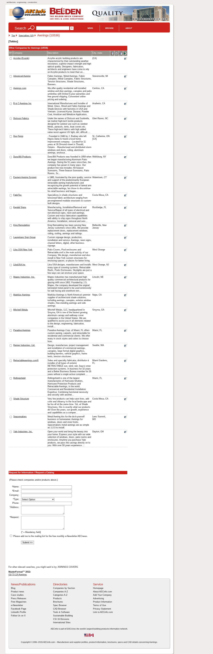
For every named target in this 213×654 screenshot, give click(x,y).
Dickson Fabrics (21, 118)
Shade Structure (21, 398)
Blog (13, 588)
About (128, 28)
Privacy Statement (102, 609)
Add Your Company (102, 595)
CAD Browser (59, 609)
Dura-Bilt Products (22, 156)
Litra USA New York (22, 249)
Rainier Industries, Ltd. (24, 345)
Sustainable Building (63, 615)
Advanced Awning (21, 76)
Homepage (98, 588)
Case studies (17, 595)
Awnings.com (19, 88)
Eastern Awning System (24, 177)
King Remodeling (21, 225)
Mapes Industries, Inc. (24, 277)
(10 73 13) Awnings (17, 574)
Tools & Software (61, 612)
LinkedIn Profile (18, 612)
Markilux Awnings (21, 295)
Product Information (102, 602)
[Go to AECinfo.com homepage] (27, 19)
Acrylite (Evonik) (21, 58)
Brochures (58, 602)
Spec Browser (60, 605)
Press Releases (18, 598)
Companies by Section (64, 588)
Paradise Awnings (21, 330)
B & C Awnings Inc (22, 103)
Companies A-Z (60, 591)
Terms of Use (99, 605)
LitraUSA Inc (19, 264)
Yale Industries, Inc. (23, 431)
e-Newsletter (17, 605)
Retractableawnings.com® (26, 360)
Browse (109, 28)
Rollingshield (19, 378)
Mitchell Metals (20, 310)
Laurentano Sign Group (24, 237)
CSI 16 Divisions (61, 619)
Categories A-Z (60, 595)
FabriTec (17, 195)
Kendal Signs (19, 207)
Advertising (98, 598)
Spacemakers (20, 416)
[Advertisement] (69, 459)
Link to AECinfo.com (103, 612)
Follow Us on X (18, 615)
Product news (17, 591)
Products (57, 598)
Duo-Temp (18, 136)
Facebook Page (18, 609)
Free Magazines (18, 602)
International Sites (62, 622)
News (90, 28)
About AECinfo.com (102, 591)
